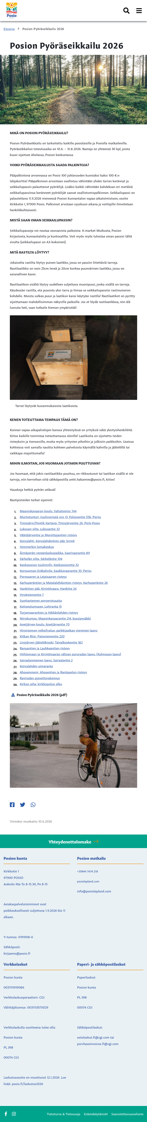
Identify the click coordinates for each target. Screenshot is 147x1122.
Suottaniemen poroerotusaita (41, 600)
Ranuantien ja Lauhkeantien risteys (45, 648)
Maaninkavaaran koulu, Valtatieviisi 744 (48, 510)
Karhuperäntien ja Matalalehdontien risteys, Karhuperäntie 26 (64, 582)
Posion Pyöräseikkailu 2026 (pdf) (42, 694)
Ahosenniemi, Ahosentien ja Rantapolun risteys (53, 671)
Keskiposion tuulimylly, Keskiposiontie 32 (49, 564)
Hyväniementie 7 (32, 594)
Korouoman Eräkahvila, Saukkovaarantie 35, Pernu (55, 570)
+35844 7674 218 (87, 871)
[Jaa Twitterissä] (22, 804)
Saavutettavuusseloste (127, 1113)
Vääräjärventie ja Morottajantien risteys (48, 534)
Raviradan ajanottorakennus (40, 677)
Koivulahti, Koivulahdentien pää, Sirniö (47, 540)
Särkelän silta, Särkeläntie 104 (41, 558)
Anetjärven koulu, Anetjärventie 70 (45, 624)
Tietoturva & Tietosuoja (63, 1113)
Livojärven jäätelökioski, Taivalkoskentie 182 (51, 642)
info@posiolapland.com (94, 890)
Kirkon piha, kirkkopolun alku (41, 683)
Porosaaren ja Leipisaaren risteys (43, 576)
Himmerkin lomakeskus (37, 546)
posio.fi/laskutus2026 (27, 1083)
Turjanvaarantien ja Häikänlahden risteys (49, 612)
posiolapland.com (88, 881)
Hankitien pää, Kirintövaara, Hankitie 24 (48, 588)
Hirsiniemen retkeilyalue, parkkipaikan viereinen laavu (58, 630)
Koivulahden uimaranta (36, 665)
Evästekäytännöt (96, 1113)
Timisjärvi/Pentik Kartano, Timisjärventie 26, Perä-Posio (60, 522)
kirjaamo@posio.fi (17, 953)
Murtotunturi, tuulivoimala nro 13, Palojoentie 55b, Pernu (60, 516)
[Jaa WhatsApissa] (33, 804)
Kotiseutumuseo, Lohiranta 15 (41, 606)
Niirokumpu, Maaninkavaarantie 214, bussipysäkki (55, 618)
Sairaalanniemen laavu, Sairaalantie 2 (46, 659)
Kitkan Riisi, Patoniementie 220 (42, 636)
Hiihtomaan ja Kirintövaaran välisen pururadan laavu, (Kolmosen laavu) (70, 653)
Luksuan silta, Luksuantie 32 (40, 528)
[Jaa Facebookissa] (12, 804)
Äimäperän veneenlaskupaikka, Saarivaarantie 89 (55, 552)
